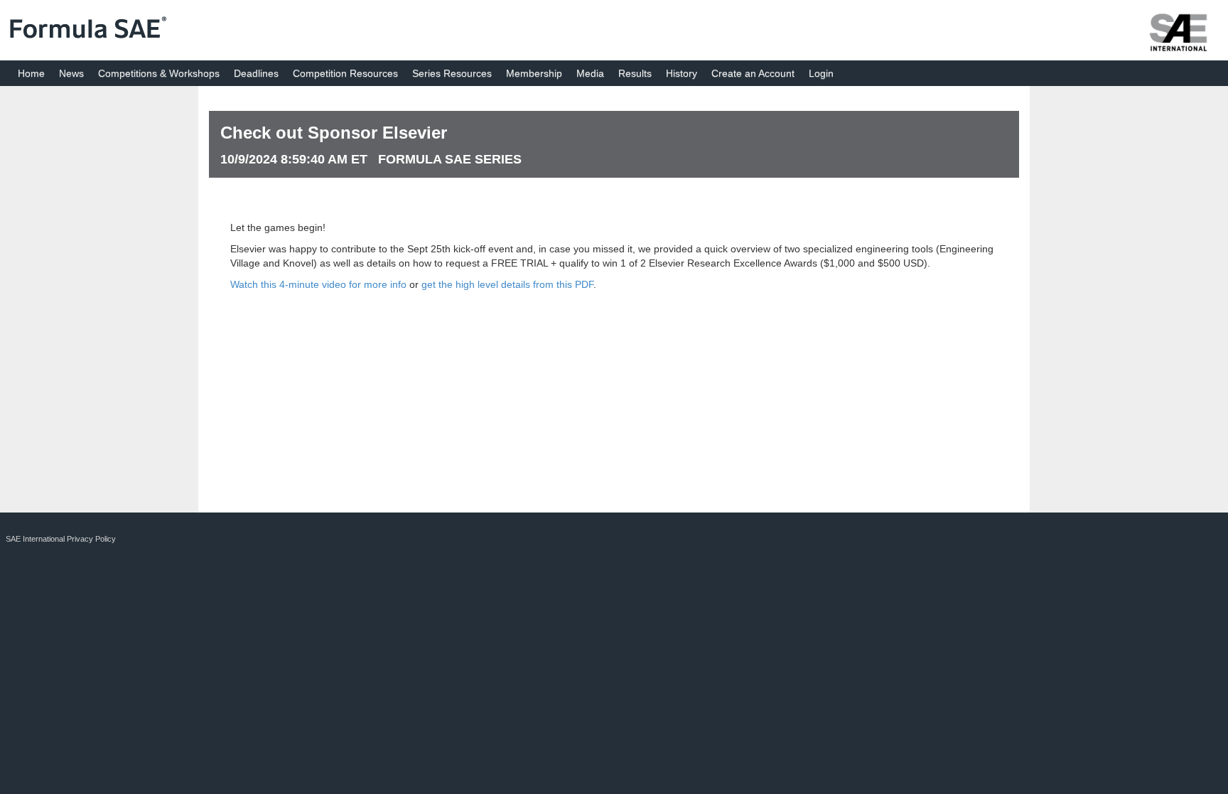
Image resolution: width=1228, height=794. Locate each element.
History (681, 73)
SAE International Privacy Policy (61, 539)
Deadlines (256, 73)
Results (635, 73)
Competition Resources (345, 73)
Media (590, 73)
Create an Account (753, 73)
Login (821, 73)
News (71, 73)
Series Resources (452, 73)
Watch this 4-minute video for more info (318, 284)
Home (31, 73)
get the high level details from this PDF (507, 284)
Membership (534, 73)
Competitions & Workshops (159, 73)
